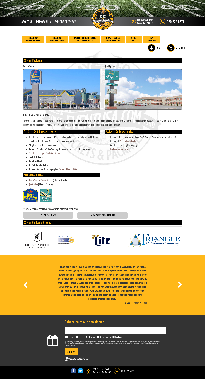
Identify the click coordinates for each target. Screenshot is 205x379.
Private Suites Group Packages (113, 39)
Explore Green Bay (65, 21)
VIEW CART (180, 47)
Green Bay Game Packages (57, 39)
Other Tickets (134, 39)
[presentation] (25, 284)
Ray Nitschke (151, 39)
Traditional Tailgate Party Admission (44, 153)
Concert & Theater (87, 337)
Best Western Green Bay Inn (40, 180)
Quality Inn (33, 184)
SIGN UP (71, 351)
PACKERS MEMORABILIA (103, 215)
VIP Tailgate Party (128, 141)
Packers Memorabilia (68, 169)
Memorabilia (43, 21)
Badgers (70, 337)
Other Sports (105, 337)
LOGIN (159, 47)
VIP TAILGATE (49, 215)
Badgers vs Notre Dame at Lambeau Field (85, 39)
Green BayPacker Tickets (33, 39)
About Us (26, 21)
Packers (118, 337)
